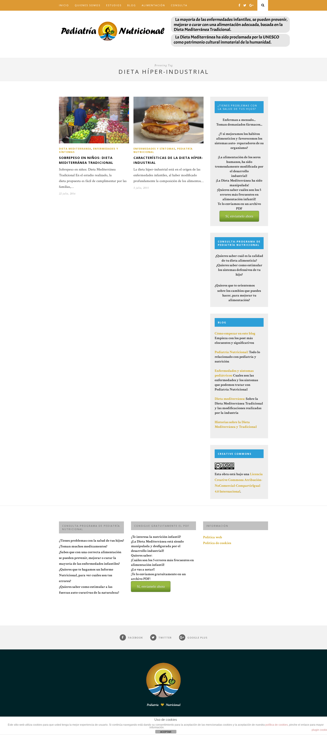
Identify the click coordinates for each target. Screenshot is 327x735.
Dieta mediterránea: (230, 399)
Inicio (64, 5)
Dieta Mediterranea (75, 148)
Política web (212, 537)
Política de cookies (217, 543)
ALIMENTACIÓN (153, 5)
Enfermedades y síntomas (154, 148)
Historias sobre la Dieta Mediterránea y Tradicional (236, 424)
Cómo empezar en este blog (235, 333)
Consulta (179, 5)
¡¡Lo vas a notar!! (158, 577)
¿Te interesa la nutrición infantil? (162, 561)
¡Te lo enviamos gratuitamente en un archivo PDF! (158, 580)
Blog (131, 5)
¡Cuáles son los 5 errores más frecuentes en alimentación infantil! (162, 573)
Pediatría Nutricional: (231, 352)
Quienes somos (87, 5)
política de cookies (276, 724)
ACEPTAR (165, 732)
